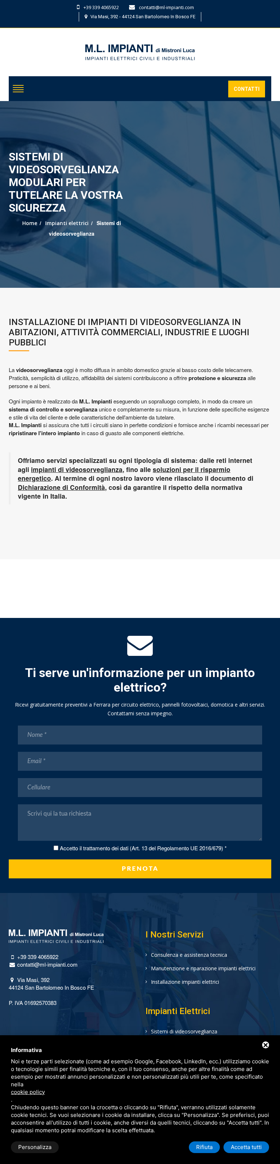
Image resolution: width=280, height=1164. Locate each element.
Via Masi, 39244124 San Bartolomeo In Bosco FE (51, 983)
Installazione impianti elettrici (185, 981)
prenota (140, 869)
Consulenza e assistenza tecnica (189, 954)
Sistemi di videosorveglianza (184, 1031)
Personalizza (34, 1147)
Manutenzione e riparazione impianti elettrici (203, 968)
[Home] (140, 47)
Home (29, 223)
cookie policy (28, 1091)
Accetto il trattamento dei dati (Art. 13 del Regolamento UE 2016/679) (141, 848)
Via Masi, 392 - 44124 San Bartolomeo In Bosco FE (141, 16)
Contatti (247, 89)
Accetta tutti (246, 1147)
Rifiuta (204, 1147)
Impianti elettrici (67, 223)
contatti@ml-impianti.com (166, 7)
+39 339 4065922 (100, 7)
